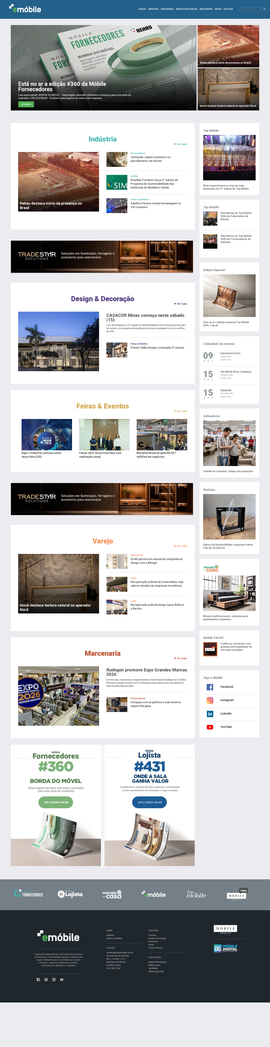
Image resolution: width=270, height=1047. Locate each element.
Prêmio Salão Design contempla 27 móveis (157, 347)
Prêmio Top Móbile (114, 938)
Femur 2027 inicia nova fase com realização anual (100, 454)
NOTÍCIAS (228, 9)
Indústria (103, 139)
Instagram (227, 700)
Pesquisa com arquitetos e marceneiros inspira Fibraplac (156, 704)
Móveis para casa (156, 971)
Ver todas (182, 144)
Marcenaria (103, 653)
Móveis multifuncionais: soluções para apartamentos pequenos (225, 618)
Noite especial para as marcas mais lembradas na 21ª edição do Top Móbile (226, 187)
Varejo (102, 540)
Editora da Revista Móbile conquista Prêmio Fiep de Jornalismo (228, 546)
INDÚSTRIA (153, 9)
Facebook (226, 686)
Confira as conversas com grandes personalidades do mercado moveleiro (236, 646)
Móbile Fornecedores (157, 962)
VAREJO (142, 9)
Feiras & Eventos (103, 406)
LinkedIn (226, 713)
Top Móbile (153, 968)
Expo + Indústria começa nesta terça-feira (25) (41, 454)
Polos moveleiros (140, 199)
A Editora (110, 935)
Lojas (133, 578)
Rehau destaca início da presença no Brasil (51, 205)
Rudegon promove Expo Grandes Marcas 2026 (146, 672)
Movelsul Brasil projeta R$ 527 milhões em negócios (156, 454)
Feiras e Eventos (139, 344)
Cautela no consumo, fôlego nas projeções (228, 471)
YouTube (226, 726)
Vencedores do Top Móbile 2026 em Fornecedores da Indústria (235, 239)
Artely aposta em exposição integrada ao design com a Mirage (157, 560)
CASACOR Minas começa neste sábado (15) (145, 317)
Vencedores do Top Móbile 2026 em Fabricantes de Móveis (235, 216)
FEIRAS (218, 9)
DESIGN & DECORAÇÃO (186, 9)
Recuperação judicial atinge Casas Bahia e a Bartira (157, 606)
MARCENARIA (167, 9)
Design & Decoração (102, 298)
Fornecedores (138, 153)
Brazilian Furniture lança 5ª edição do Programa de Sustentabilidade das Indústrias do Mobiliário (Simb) (154, 183)
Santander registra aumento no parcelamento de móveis (150, 158)
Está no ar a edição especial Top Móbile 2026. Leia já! (226, 324)
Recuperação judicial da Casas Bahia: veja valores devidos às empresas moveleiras (157, 583)
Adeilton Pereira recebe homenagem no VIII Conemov (156, 205)
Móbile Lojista (154, 965)
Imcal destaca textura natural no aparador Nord (55, 607)
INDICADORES (206, 9)
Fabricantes (137, 555)
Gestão (134, 176)
